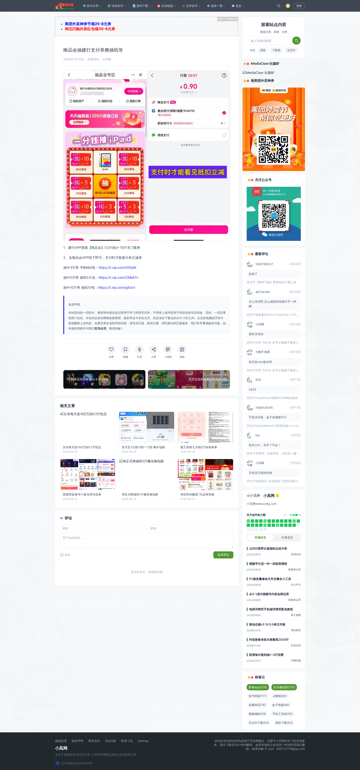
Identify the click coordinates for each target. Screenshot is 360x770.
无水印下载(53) (259, 722)
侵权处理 (61, 741)
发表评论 (223, 554)
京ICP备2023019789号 (76, 763)
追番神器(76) (257, 705)
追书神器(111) (258, 696)
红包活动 (296, 645)
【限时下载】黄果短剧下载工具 (275, 282)
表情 (67, 554)
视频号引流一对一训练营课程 (268, 563)
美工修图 (296, 614)
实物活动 (93, 59)
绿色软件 (117, 5)
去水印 (291, 50)
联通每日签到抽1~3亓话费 (266, 654)
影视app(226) (258, 687)
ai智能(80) (280, 696)
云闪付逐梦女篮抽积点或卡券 (268, 548)
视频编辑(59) (257, 714)
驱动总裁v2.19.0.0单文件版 (267, 624)
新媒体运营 (294, 569)
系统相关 (296, 630)
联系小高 (127, 741)
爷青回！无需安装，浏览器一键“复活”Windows (285, 453)
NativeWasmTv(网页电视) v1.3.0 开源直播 (283, 425)
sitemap (143, 741)
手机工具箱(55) (282, 714)
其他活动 (296, 554)
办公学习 (296, 584)
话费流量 (296, 660)
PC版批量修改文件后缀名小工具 (270, 579)
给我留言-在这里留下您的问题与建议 (279, 481)
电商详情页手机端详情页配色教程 (271, 609)
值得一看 (216, 5)
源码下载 (142, 5)
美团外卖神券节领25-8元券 (88, 24)
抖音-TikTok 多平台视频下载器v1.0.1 (279, 342)
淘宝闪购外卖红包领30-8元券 (90, 29)
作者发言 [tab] (287, 537)
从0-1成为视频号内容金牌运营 (269, 594)
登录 (299, 5)
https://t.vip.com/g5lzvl (116, 287)
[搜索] (278, 6)
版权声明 (77, 741)
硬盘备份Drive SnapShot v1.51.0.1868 (280, 314)
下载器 (276, 50)
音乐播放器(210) (284, 687)
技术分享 (93, 5)
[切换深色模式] (288, 6)
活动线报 (167, 5)
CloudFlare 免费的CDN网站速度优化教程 (282, 398)
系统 (263, 50)
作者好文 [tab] (260, 537)
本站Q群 (110, 741)
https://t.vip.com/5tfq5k (117, 267)
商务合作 (94, 741)
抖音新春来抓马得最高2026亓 (269, 639)
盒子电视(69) (281, 705)
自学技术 (192, 5)
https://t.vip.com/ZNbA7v (118, 277)
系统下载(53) (284, 722)
